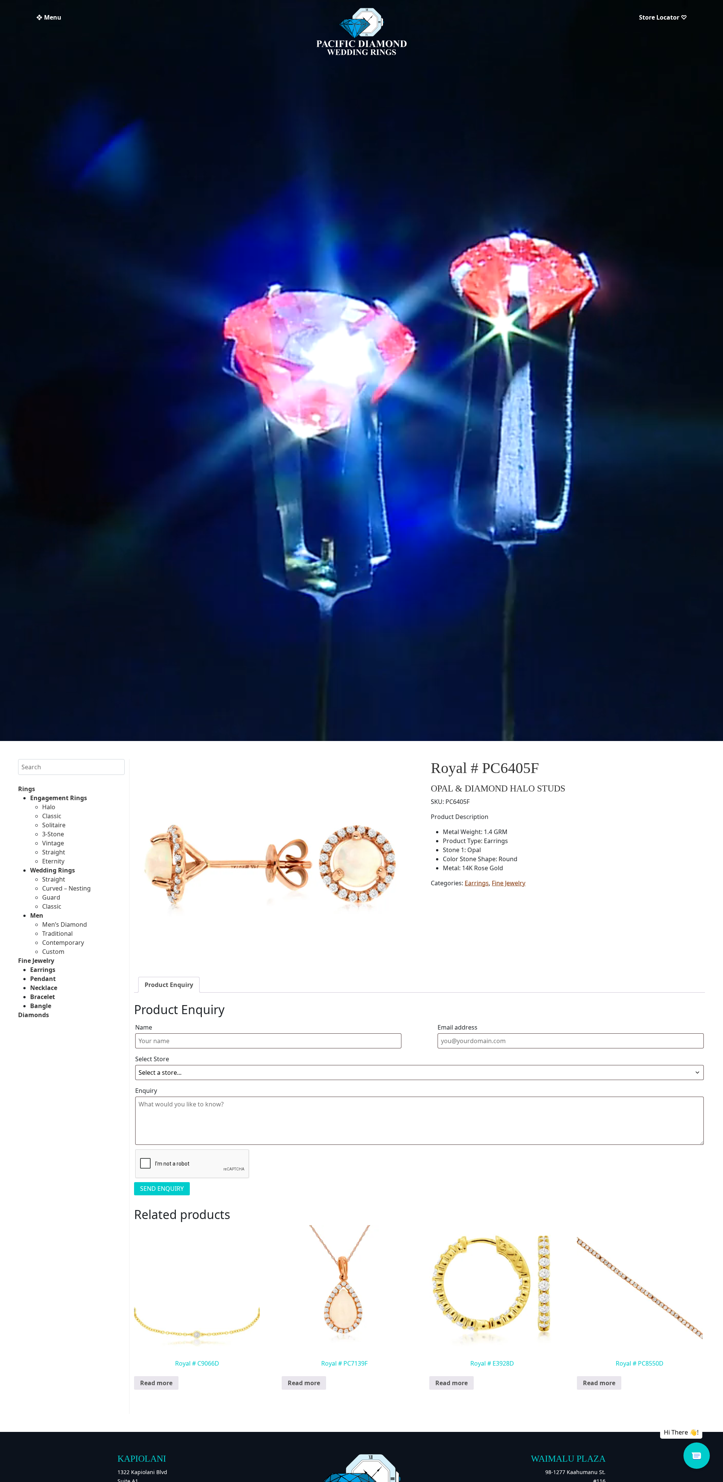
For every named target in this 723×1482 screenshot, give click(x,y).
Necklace (43, 988)
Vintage (53, 843)
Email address (457, 1027)
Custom (53, 951)
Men (36, 915)
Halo (48, 807)
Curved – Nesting (66, 888)
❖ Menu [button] (48, 17)
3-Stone (53, 834)
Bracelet (42, 997)
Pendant (43, 979)
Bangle (40, 1006)
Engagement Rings (58, 798)
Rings (26, 789)
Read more (156, 1383)
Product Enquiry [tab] (169, 985)
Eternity (53, 861)
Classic (51, 816)
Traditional (57, 933)
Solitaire (54, 825)
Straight (53, 852)
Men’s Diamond (64, 924)
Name (143, 1027)
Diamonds (33, 1015)
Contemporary (63, 942)
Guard (51, 897)
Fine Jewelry (36, 960)
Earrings (42, 970)
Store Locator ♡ (663, 17)
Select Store (152, 1059)
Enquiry (146, 1090)
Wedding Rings (52, 870)
